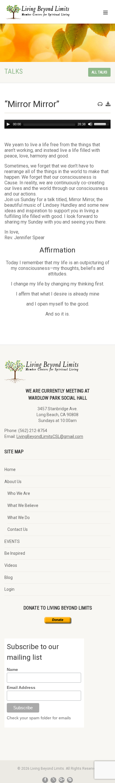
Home (10, 469)
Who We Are (18, 493)
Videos (10, 565)
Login (9, 589)
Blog (8, 577)
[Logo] (38, 15)
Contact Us (17, 529)
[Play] (8, 124)
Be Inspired (14, 553)
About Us (13, 481)
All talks (99, 72)
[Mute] (90, 124)
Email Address (21, 687)
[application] (57, 124)
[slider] (102, 123)
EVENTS (12, 541)
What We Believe (22, 505)
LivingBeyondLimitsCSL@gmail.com (50, 436)
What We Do (18, 517)
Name (12, 669)
